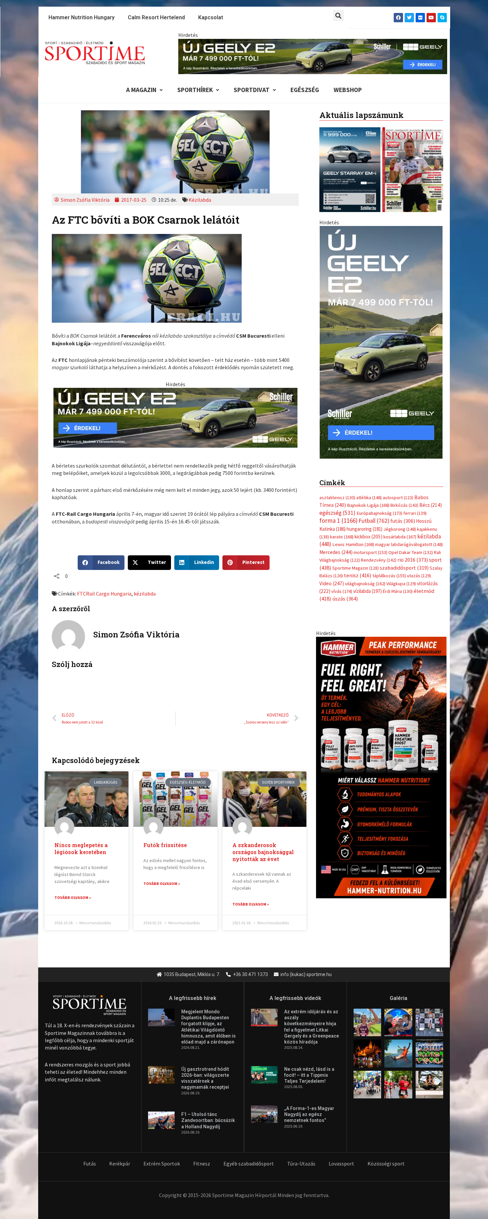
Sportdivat (252, 90)
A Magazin (141, 90)
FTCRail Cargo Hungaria (104, 593)
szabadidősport (404, 560)
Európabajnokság (379, 506)
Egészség (304, 90)
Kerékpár (119, 1163)
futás (402, 514)
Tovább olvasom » (72, 897)
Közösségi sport (386, 1163)
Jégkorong (399, 522)
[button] (338, 15)
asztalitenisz (337, 491)
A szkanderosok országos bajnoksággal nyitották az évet (263, 851)
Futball (374, 514)
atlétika (369, 491)
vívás (341, 584)
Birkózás (404, 498)
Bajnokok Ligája (368, 498)
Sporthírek (195, 90)
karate (342, 530)
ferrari (415, 506)
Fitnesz (201, 1163)
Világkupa (401, 577)
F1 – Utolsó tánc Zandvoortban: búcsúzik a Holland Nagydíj (208, 1120)
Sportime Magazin (355, 561)
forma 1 (338, 514)
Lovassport (341, 1163)
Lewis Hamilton (353, 538)
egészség (337, 505)
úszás (345, 592)
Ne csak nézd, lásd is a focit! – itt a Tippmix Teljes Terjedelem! (309, 1075)
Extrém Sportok (161, 1163)
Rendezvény (378, 553)
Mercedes (336, 545)
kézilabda (145, 593)
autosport (398, 491)
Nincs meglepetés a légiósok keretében (81, 848)
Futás (89, 1163)
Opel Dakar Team (410, 545)
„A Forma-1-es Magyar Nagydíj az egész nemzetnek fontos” (309, 1114)
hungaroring (364, 522)
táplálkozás (389, 569)
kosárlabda (399, 530)
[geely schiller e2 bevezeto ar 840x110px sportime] (312, 56)
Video (331, 576)
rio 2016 (412, 553)
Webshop (348, 90)
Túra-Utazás (301, 1163)
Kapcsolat (210, 17)
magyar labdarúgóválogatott (409, 538)
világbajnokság (365, 577)
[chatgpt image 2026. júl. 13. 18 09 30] (381, 760)
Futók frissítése (165, 844)
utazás (419, 569)
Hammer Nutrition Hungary (81, 17)
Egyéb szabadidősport (248, 1163)
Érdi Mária (398, 585)
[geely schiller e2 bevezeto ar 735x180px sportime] (175, 417)
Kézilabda (200, 199)
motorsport (370, 545)
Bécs (430, 498)
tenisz (357, 568)
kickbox (368, 530)
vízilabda (367, 584)
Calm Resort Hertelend (156, 17)
